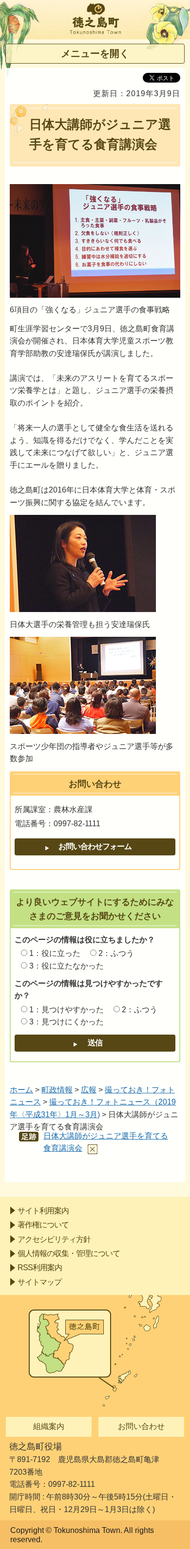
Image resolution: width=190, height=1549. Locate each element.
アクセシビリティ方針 (54, 1239)
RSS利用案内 (40, 1267)
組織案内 (48, 1426)
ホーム (21, 1090)
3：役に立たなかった (66, 966)
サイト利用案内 (43, 1211)
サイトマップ (39, 1282)
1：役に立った (54, 953)
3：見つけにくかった (66, 1022)
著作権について (43, 1225)
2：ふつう (116, 953)
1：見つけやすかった (66, 1009)
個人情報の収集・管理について (69, 1253)
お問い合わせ (141, 1426)
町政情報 (57, 1090)
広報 (88, 1090)
